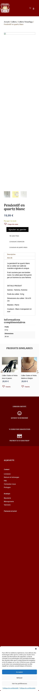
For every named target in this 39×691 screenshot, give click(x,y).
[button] (36, 649)
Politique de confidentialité (11, 688)
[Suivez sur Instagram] (14, 456)
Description (11, 254)
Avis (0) (9, 258)
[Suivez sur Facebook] (5, 456)
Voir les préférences (19, 683)
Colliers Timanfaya (25, 22)
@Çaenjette (9, 460)
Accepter (19, 672)
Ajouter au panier (17, 229)
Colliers (14, 22)
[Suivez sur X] (9, 456)
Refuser (19, 678)
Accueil (6, 22)
